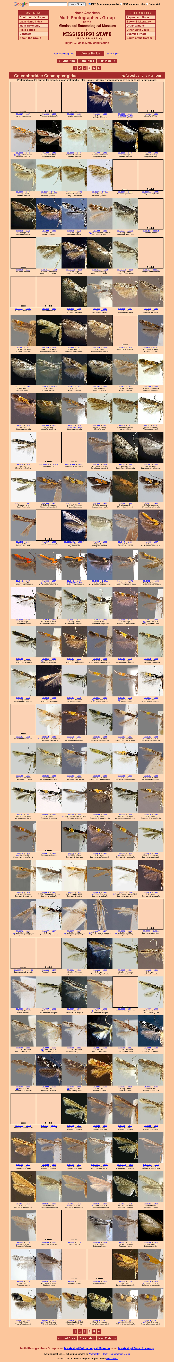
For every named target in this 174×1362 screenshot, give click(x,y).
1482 (105, 736)
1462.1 (79, 503)
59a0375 (45, 892)
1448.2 (28, 309)
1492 (79, 853)
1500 (79, 970)
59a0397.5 (121, 1165)
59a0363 (96, 736)
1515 (28, 1203)
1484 (79, 775)
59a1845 (121, 309)
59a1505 (19, 542)
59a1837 (121, 192)
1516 (130, 1203)
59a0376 (147, 892)
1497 (54, 931)
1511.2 (54, 1126)
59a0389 (147, 1009)
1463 (105, 503)
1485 (105, 775)
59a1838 (19, 231)
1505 (156, 1009)
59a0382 (146, 931)
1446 (105, 231)
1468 (157, 581)
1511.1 (28, 1126)
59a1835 (121, 231)
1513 (156, 1126)
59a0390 (70, 1048)
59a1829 (70, 114)
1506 (79, 1048)
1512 (79, 1126)
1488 (79, 814)
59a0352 (19, 620)
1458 (28, 464)
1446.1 (130, 231)
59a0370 (121, 814)
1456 (156, 386)
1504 (130, 1009)
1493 (105, 853)
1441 (156, 114)
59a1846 (146, 231)
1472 (130, 620)
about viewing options (64, 54)
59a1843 (45, 309)
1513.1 (105, 1165)
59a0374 (147, 853)
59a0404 (70, 1242)
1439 (79, 114)
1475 (105, 659)
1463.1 (156, 503)
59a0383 (45, 970)
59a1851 (19, 386)
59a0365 (70, 775)
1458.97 (81, 464)
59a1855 (147, 386)
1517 (54, 1242)
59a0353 (45, 620)
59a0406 (147, 1242)
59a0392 (147, 1048)
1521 (54, 1281)
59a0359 (121, 659)
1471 (79, 620)
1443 (54, 153)
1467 (156, 542)
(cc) (119, 116)
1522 (79, 1281)
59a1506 (96, 503)
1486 (156, 775)
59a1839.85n (69, 464)
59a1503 (70, 503)
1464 (28, 542)
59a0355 (121, 620)
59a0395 (147, 1087)
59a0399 (147, 1126)
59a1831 (147, 114)
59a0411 (19, 1320)
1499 (54, 970)
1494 (156, 853)
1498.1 (156, 931)
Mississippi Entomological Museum (87, 1348)
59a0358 (96, 659)
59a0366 (96, 775)
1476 (130, 659)
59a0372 (70, 853)
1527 (105, 1320)
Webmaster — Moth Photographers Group (109, 1354)
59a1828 (45, 114)
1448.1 (156, 270)
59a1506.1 (146, 503)
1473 (28, 659)
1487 (28, 814)
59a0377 (45, 931)
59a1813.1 (45, 270)
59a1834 (44, 192)
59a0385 (121, 970)
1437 (28, 114)
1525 (28, 1320)
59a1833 (45, 153)
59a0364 (19, 775)
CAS (19, 155)
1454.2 (28, 386)
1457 (105, 425)
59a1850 (121, 347)
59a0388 (121, 1009)
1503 (54, 1009)
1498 (130, 931)
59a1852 (70, 386)
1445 (28, 231)
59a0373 (96, 853)
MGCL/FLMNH (127, 116)
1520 (156, 1242)
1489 (105, 814)
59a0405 (96, 1242)
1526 (79, 1320)
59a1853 (146, 270)
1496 (156, 892)
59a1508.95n (69, 542)
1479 (79, 698)
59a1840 (19, 270)
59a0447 (96, 542)
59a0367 (147, 775)
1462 (54, 503)
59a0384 (70, 970)
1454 (130, 347)
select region (113, 54)
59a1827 (19, 114)
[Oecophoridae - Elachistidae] (67, 62)
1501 (130, 970)
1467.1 (105, 581)
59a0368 (70, 814)
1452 (28, 347)
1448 (55, 270)
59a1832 (19, 153)
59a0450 (95, 581)
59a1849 (45, 347)
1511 (156, 1087)
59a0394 (96, 1087)
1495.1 (130, 892)
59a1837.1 (146, 192)
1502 (28, 1009)
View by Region (90, 53)
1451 (130, 309)
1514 (131, 1165)
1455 (79, 386)
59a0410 (121, 1281)
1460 (130, 464)
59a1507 (45, 542)
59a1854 (19, 309)
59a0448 (147, 542)
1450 (79, 309)
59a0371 (45, 853)
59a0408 (70, 1281)
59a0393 (45, 1087)
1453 (54, 347)
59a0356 (19, 659)
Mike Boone (112, 1358)
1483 (28, 775)
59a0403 (45, 1242)
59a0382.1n (18, 970)
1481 (54, 736)
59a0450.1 (147, 581)
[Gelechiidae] (107, 62)
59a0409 (96, 1281)
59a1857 (96, 464)
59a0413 (96, 1320)
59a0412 (70, 1320)
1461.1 (28, 503)
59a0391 (96, 1048)
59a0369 (96, 814)
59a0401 (19, 1203)
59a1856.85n (44, 464)
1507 (105, 1048)
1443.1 (54, 192)
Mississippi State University (136, 1348)
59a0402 (121, 1203)
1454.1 (156, 347)
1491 (54, 853)
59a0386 (19, 1009)
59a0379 (45, 736)
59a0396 (19, 1126)
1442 (28, 153)
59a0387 (45, 1009)
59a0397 (44, 1126)
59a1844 (70, 309)
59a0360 (45, 698)
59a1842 (146, 347)
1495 (54, 892)
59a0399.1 (95, 1165)
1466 (105, 542)
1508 (156, 1048)
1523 (105, 1281)
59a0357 (70, 659)
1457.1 (156, 425)
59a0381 (19, 814)
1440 (105, 114)
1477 (54, 698)
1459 (105, 464)
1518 (79, 1242)
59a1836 (96, 425)
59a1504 (45, 503)
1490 (130, 814)
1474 (79, 659)
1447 (28, 270)
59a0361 (70, 698)
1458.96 (55, 464)
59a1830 (96, 114)
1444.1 (156, 192)
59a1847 (19, 347)
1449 (54, 309)
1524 (130, 1281)
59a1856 (19, 464)
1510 (105, 1087)
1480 (28, 736)
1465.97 (81, 542)
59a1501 (121, 464)
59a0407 (45, 1281)
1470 (54, 620)
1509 (54, 1087)
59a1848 (146, 425)
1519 (105, 1242)
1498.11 (30, 970)
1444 (130, 192)
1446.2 (156, 231)
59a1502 (19, 503)
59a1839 (96, 231)
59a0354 (70, 620)
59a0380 (121, 892)
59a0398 (70, 1126)
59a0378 (121, 931)
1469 (28, 620)
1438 (54, 114)
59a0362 (19, 736)
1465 (54, 542)
